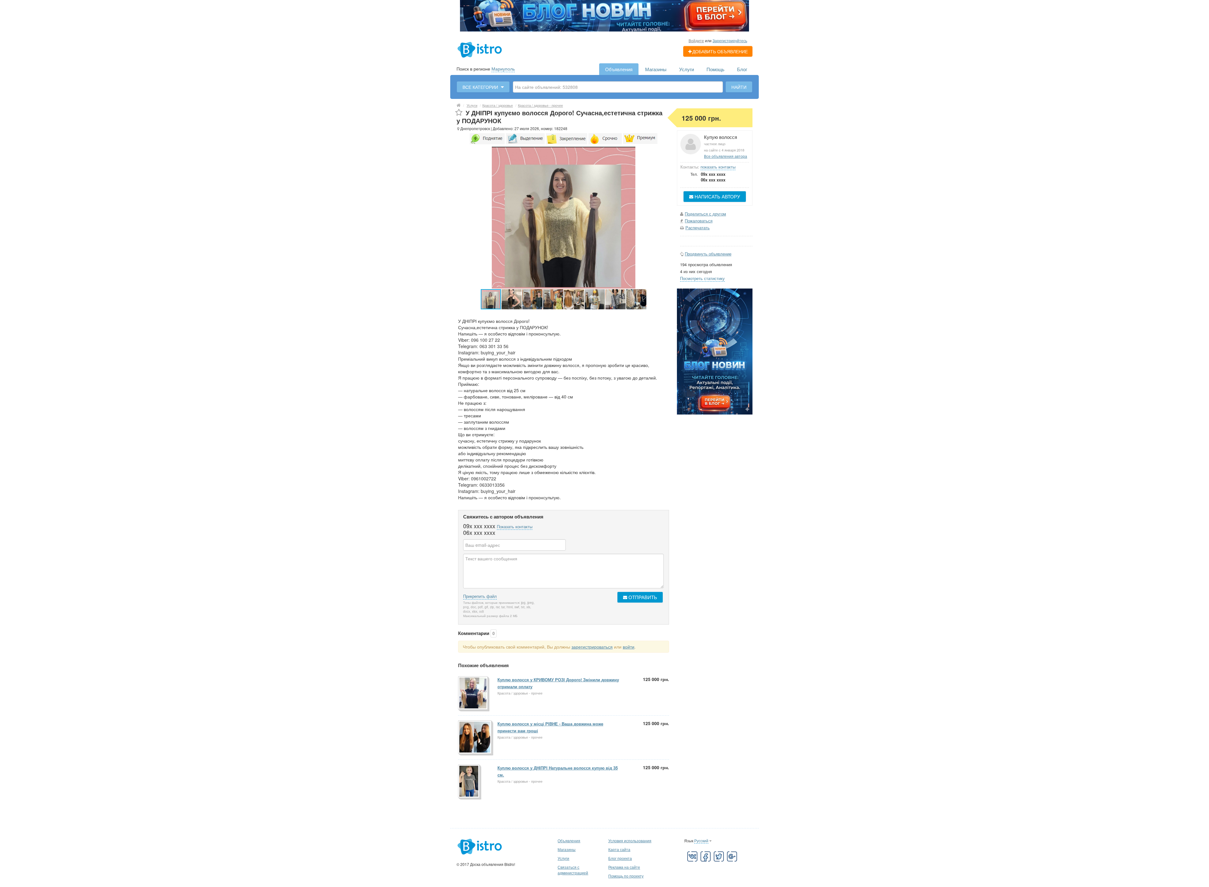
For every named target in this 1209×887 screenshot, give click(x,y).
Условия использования (629, 840)
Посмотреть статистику (702, 278)
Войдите (696, 40)
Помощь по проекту (626, 875)
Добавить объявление (720, 51)
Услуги (686, 69)
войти (628, 647)
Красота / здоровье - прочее (540, 105)
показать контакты (718, 167)
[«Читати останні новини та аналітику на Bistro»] (604, 15)
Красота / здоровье (497, 105)
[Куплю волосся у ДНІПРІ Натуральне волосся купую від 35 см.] (469, 781)
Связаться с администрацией (573, 869)
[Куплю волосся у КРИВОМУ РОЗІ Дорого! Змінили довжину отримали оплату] (473, 693)
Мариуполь (503, 69)
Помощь (715, 69)
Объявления (619, 69)
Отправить (642, 597)
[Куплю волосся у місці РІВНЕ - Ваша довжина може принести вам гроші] (475, 737)
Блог (742, 69)
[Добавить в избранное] (459, 112)
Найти (738, 87)
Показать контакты (514, 526)
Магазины (656, 69)
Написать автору (716, 196)
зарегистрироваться (592, 647)
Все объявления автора (725, 156)
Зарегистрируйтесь (729, 40)
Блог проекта (620, 858)
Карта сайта (619, 849)
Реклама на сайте (624, 867)
